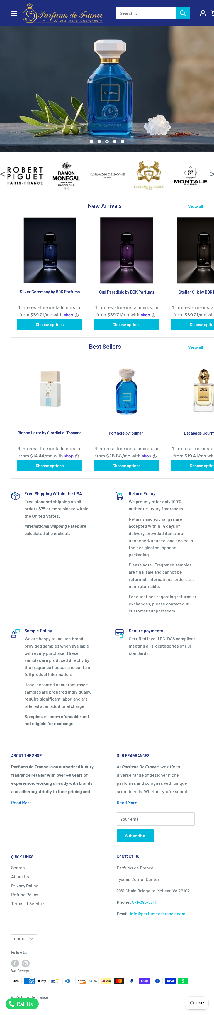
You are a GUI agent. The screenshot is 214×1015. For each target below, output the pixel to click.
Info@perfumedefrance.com (157, 913)
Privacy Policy (24, 885)
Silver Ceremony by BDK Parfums (50, 291)
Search (18, 867)
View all (196, 206)
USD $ (19, 938)
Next (212, 173)
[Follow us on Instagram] (26, 963)
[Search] (183, 13)
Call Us (24, 1004)
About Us (20, 876)
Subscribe (135, 835)
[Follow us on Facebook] (15, 963)
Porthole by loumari (126, 432)
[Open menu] (14, 13)
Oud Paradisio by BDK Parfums (126, 291)
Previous (2, 173)
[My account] (203, 13)
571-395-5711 (144, 902)
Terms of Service (27, 903)
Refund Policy (24, 894)
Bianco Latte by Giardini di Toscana (50, 432)
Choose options (50, 324)
